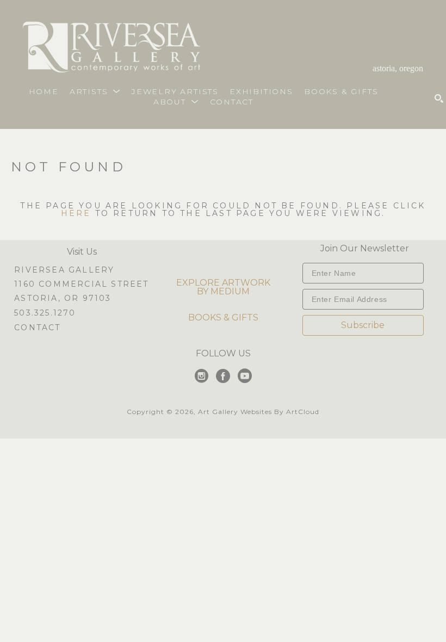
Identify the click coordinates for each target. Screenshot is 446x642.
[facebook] (223, 376)
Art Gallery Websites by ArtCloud (258, 412)
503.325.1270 (45, 313)
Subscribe (363, 325)
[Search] (439, 98)
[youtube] (245, 376)
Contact (37, 327)
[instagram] (201, 376)
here (76, 213)
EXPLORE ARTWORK (223, 282)
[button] (95, 91)
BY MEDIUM (223, 291)
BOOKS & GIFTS (223, 317)
